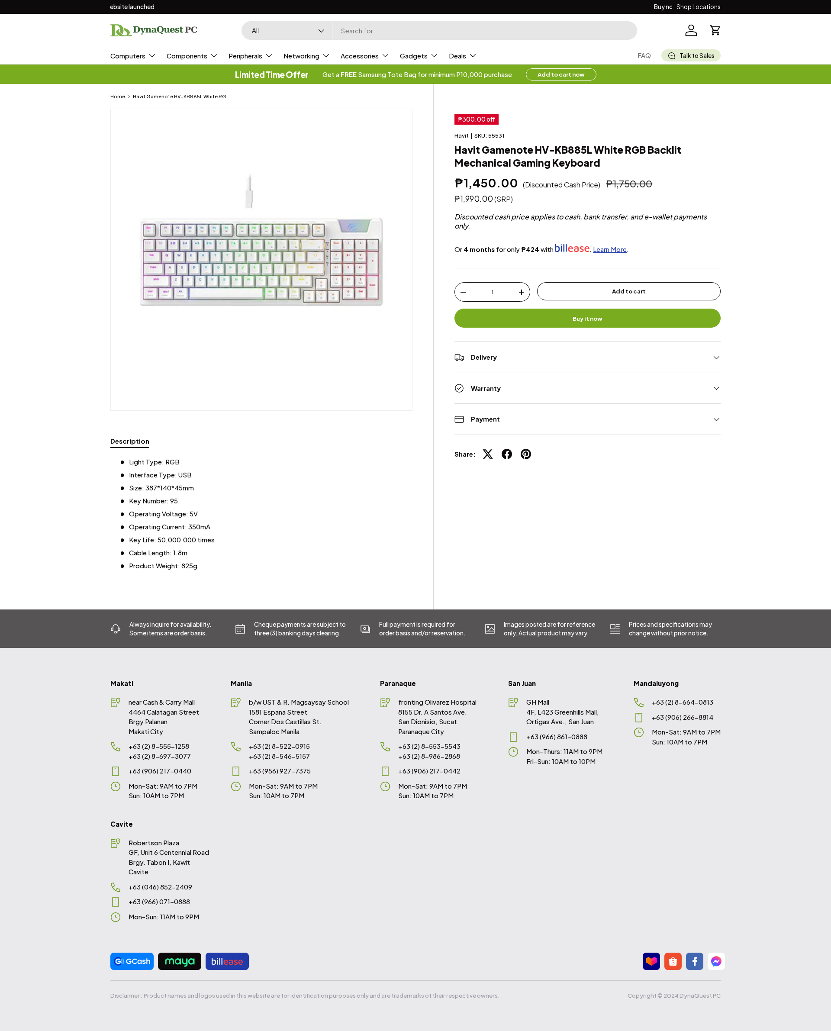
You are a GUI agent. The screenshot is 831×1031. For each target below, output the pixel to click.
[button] (715, 30)
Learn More (610, 249)
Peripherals (245, 56)
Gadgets (414, 56)
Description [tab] (129, 441)
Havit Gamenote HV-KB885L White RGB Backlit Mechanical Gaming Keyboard (181, 96)
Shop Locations (698, 6)
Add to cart (629, 291)
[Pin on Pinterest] (525, 454)
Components (187, 56)
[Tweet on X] (487, 454)
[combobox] (439, 30)
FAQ (644, 55)
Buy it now (587, 318)
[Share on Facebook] (506, 454)
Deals (457, 56)
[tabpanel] (261, 514)
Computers (127, 56)
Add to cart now (561, 74)
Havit (461, 135)
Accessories (360, 56)
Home (117, 96)
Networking (301, 56)
